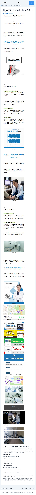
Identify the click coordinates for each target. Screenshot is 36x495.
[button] (19, 3)
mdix (33, 492)
